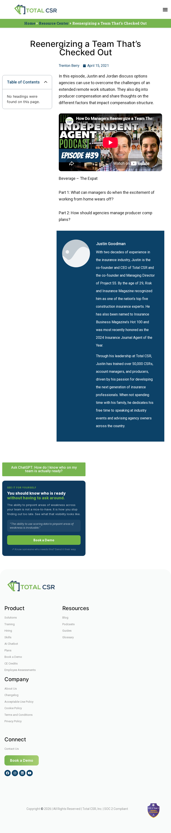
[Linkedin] (22, 773)
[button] (165, 10)
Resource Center (54, 23)
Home (29, 23)
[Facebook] (7, 773)
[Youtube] (29, 773)
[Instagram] (15, 773)
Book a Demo (43, 540)
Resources (75, 608)
